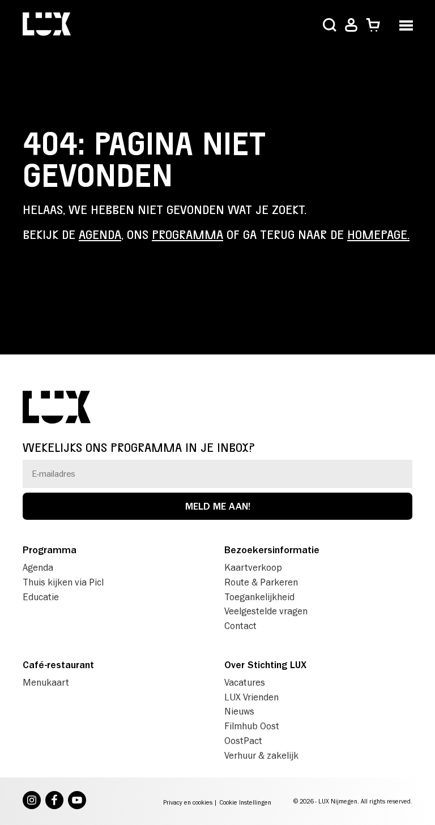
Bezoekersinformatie (271, 550)
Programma (49, 550)
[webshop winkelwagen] (373, 25)
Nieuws (239, 711)
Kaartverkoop (253, 567)
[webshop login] (351, 25)
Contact (240, 625)
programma (187, 235)
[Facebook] (54, 801)
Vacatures (244, 682)
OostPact (243, 740)
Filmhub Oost (251, 726)
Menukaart (46, 682)
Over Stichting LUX (265, 665)
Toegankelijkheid (259, 596)
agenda (100, 235)
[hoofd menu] (406, 24)
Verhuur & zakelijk (261, 755)
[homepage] (47, 25)
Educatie (41, 596)
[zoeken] (329, 26)
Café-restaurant (58, 665)
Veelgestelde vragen (266, 611)
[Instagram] (32, 801)
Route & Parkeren (261, 582)
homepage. (378, 235)
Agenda (38, 567)
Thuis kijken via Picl (63, 582)
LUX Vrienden (251, 697)
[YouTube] (77, 801)
